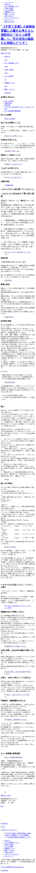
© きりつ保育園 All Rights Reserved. (12, 867)
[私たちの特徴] (9, 118)
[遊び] (6, 479)
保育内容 (7, 105)
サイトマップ (8, 20)
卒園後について (9, 12)
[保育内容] (8, 280)
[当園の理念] (8, 185)
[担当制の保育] (9, 382)
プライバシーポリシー (11, 18)
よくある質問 (8, 10)
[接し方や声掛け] (10, 547)
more (2, 806)
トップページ (8, 2)
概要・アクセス (9, 14)
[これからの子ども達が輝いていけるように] (18, 254)
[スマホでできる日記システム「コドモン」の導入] (18, 608)
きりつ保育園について (11, 6)
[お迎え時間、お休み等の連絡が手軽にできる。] (18, 673)
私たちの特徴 (8, 101)
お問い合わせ (8, 16)
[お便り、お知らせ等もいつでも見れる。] (18, 696)
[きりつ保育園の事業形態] (13, 757)
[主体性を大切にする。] (12, 151)
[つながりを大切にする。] (13, 177)
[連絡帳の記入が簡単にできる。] (15, 646)
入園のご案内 (8, 8)
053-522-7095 (10, 22)
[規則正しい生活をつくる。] (14, 164)
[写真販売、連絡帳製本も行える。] (16, 719)
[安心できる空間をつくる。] (14, 136)
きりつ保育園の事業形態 (12, 111)
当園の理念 (8, 103)
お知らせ (7, 4)
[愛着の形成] (8, 317)
